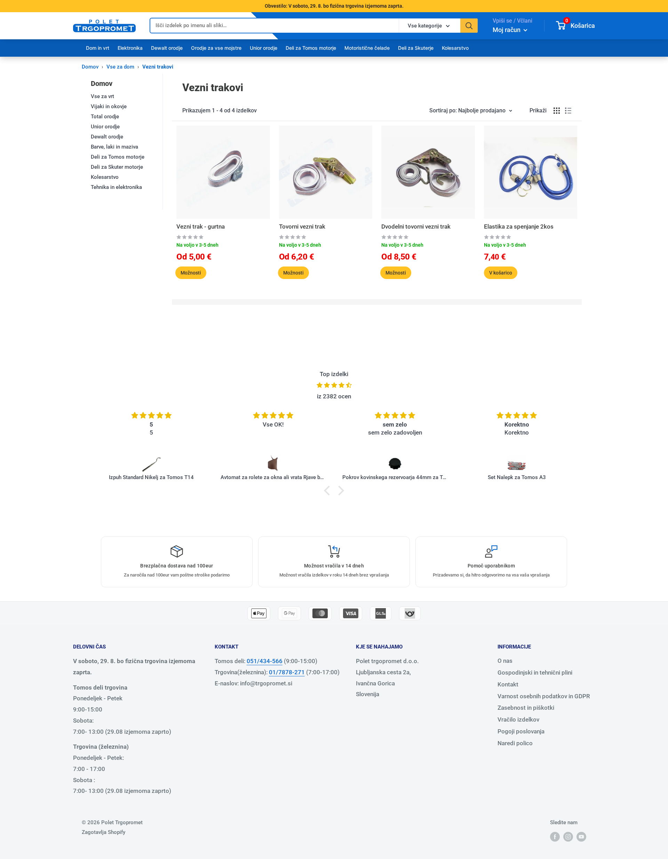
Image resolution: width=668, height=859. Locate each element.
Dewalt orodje (167, 48)
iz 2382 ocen (334, 396)
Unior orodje (263, 48)
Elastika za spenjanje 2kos (519, 226)
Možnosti (191, 273)
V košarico (500, 273)
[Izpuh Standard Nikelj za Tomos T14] (151, 464)
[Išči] (469, 25)
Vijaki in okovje (109, 106)
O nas (505, 660)
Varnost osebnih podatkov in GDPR (544, 696)
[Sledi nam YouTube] (581, 837)
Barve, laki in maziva (114, 147)
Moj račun (507, 29)
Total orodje (105, 116)
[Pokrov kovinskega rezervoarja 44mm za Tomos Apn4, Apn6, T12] (394, 464)
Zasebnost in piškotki (526, 707)
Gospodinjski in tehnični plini (535, 672)
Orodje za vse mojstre (216, 48)
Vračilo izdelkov (518, 719)
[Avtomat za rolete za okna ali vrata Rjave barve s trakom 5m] (273, 464)
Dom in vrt (97, 48)
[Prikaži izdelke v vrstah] (568, 111)
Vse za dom (120, 67)
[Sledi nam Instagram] (568, 837)
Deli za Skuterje (416, 48)
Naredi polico (515, 743)
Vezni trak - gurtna (200, 226)
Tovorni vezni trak (302, 226)
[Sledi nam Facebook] (555, 837)
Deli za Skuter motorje (117, 167)
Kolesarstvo (455, 48)
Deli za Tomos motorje (311, 48)
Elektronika (130, 48)
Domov (90, 67)
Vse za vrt (102, 96)
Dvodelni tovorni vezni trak (416, 226)
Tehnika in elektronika (116, 187)
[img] (334, 385)
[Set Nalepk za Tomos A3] (516, 464)
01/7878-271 (287, 672)
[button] (329, 490)
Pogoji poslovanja (521, 731)
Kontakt (508, 684)
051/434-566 (265, 661)
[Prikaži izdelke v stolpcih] (557, 111)
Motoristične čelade (367, 48)
